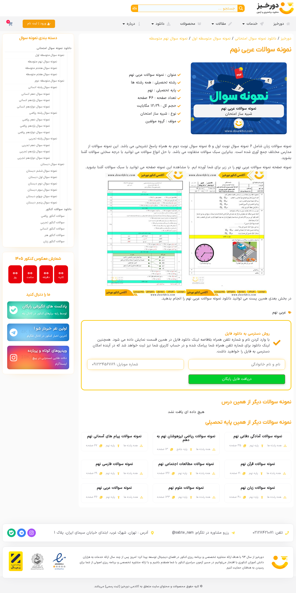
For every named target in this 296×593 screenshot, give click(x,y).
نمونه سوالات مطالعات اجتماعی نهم (186, 464)
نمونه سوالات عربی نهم (114, 488)
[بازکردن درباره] (124, 24)
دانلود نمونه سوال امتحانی (255, 38)
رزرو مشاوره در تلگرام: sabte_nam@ (200, 532)
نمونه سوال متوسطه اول (211, 38)
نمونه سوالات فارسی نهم (114, 464)
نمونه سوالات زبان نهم (258, 488)
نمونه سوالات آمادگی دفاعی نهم (258, 436)
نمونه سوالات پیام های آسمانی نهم (114, 436)
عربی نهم (279, 312)
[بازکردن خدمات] (243, 24)
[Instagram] (31, 533)
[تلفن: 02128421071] (287, 533)
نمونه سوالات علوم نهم (186, 488)
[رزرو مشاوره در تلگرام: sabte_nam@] (233, 533)
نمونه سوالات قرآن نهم (258, 464)
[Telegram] (21, 533)
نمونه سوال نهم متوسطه (168, 38)
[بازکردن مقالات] (213, 24)
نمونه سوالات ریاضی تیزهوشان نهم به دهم (186, 438)
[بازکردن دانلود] (152, 24)
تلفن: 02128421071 (268, 532)
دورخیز (286, 38)
